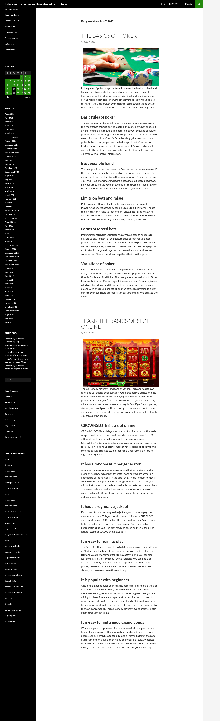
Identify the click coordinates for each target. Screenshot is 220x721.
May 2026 (9, 125)
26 (10, 93)
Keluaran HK (10, 26)
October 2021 (11, 307)
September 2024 (12, 172)
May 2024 (9, 187)
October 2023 (11, 214)
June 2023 (9, 229)
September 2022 (12, 264)
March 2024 (10, 195)
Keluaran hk (175, 4)
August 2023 (10, 222)
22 (21, 89)
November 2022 (12, 257)
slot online (9, 44)
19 (10, 89)
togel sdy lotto (11, 615)
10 (29, 81)
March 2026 (10, 133)
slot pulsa (9, 431)
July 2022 (9, 272)
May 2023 (9, 233)
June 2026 (9, 121)
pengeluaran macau (13, 610)
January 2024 (10, 202)
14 (18, 85)
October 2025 (11, 148)
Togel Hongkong (12, 15)
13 (14, 85)
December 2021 (12, 299)
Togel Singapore (11, 391)
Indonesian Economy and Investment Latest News (36, 4)
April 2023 (9, 237)
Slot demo (9, 414)
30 (25, 93)
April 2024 (9, 191)
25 (7, 93)
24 (29, 89)
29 (21, 93)
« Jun (8, 97)
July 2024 (9, 179)
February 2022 (11, 291)
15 (21, 85)
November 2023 (12, 210)
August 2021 (10, 314)
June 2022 (9, 276)
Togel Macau (10, 425)
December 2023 (12, 206)
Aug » (27, 97)
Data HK (8, 396)
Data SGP (189, 4)
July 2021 (9, 318)
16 (25, 85)
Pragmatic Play (11, 32)
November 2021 (12, 303)
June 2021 (9, 322)
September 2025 (12, 152)
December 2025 (12, 145)
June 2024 (9, 183)
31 (29, 93)
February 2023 (11, 245)
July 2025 (9, 160)
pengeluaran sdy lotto (14, 586)
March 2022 (10, 287)
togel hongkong (11, 408)
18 (7, 89)
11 (7, 85)
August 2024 (10, 175)
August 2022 (10, 268)
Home (162, 4)
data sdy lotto (10, 621)
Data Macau (10, 49)
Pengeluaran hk (11, 38)
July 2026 (9, 118)
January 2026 (10, 141)
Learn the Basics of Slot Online (115, 323)
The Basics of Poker (109, 35)
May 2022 (9, 280)
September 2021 (12, 311)
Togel (7, 459)
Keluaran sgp (10, 420)
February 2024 (11, 199)
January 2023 (10, 249)
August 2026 (10, 114)
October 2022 (11, 260)
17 (29, 85)
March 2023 (10, 241)
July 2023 (9, 226)
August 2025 (10, 156)
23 (25, 89)
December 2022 (12, 253)
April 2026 (9, 129)
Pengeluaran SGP (12, 20)
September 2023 (12, 218)
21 (18, 89)
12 (10, 85)
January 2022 (10, 295)
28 (18, 93)
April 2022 (9, 284)
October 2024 (11, 168)
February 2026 (11, 137)
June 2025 (9, 164)
